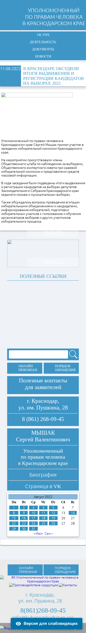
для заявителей (43, 387)
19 (53, 518)
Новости (43, 56)
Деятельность (43, 42)
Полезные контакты (43, 380)
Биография (43, 475)
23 (24, 523)
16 (24, 518)
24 (33, 523)
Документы (43, 49)
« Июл (38, 533)
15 (14, 518)
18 (43, 518)
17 (33, 518)
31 (33, 529)
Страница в (43, 486)
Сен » (49, 533)
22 (14, 523)
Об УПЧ (43, 35)
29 (14, 529)
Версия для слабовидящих (51, 623)
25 (43, 523)
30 (24, 529)
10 (33, 513)
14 (73, 513)
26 (53, 523)
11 (43, 513)
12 (53, 513)
